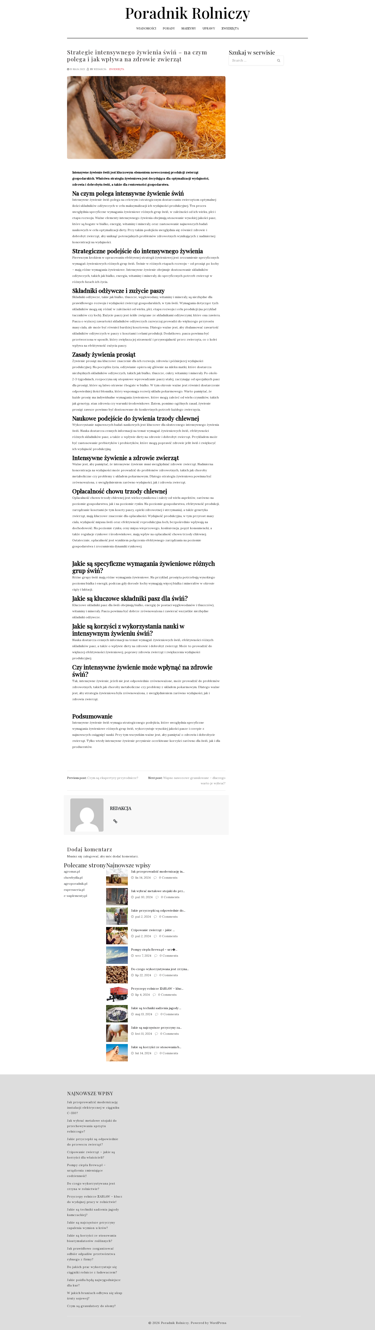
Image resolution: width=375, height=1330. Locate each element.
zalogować (91, 856)
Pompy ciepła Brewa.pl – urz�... (154, 949)
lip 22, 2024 (143, 975)
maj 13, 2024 (143, 1014)
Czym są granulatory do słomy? (91, 1306)
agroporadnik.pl (75, 884)
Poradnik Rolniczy (187, 12)
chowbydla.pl (73, 878)
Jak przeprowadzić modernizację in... (157, 871)
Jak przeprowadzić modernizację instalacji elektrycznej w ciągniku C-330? (93, 1107)
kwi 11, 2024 (143, 1034)
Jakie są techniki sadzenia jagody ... (156, 1008)
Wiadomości (146, 28)
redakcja (100, 69)
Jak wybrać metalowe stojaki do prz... (158, 891)
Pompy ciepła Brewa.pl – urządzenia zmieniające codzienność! (86, 1170)
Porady (169, 28)
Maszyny (188, 28)
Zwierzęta (230, 28)
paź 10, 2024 (144, 897)
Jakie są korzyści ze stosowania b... (156, 1047)
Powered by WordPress (209, 1323)
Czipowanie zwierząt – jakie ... (153, 930)
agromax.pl (72, 871)
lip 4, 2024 (142, 995)
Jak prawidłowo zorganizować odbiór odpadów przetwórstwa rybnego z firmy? (91, 1254)
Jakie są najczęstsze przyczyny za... (156, 1028)
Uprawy (208, 28)
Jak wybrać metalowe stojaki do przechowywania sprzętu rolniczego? (92, 1126)
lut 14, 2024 (143, 1053)
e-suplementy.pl (75, 896)
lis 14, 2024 (143, 878)
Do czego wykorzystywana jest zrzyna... (160, 969)
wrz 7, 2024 (143, 956)
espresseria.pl (74, 890)
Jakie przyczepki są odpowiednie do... (158, 910)
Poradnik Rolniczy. (175, 1323)
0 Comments (168, 878)
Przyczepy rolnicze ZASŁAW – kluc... (157, 989)
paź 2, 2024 (143, 917)
